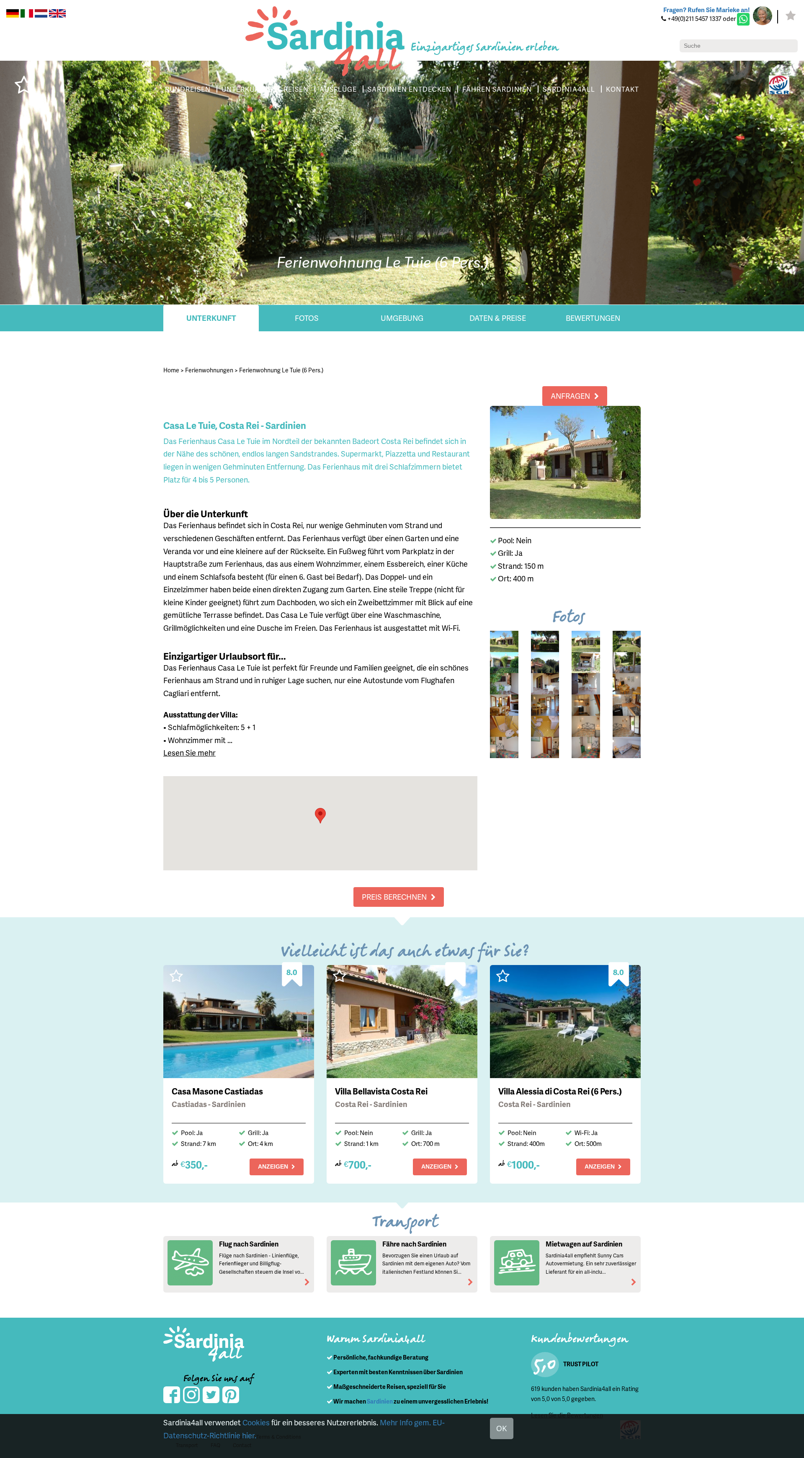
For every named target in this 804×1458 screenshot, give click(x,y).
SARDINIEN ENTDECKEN (409, 89)
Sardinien (380, 1401)
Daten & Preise (497, 317)
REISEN (296, 89)
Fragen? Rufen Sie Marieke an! (706, 9)
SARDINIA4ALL (569, 89)
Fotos (307, 317)
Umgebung (402, 317)
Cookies (256, 1422)
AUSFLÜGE (338, 89)
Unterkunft (211, 317)
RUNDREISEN (188, 89)
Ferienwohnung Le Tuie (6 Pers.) (281, 370)
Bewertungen (593, 317)
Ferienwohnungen (209, 370)
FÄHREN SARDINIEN (497, 89)
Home (171, 370)
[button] (320, 815)
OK (501, 1428)
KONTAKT (622, 89)
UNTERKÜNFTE (247, 89)
